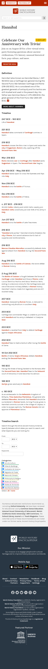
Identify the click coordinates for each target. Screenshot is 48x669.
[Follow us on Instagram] (30, 593)
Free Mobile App (24, 3)
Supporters (25, 583)
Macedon (13, 399)
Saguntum (11, 148)
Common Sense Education (32, 509)
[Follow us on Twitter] (17, 593)
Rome (19, 148)
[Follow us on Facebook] (13, 593)
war (15, 161)
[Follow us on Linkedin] (26, 593)
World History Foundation (12, 600)
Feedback (35, 579)
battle (19, 186)
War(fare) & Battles (12, 488)
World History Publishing (14, 604)
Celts (12, 210)
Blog (44, 579)
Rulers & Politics (11, 482)
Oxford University (18, 506)
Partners (14, 583)
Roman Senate (32, 407)
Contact (13, 579)
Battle (4, 356)
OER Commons (32, 514)
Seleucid (41, 371)
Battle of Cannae (12, 276)
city (3, 148)
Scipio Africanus (15, 333)
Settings (36, 583)
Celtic (10, 207)
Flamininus (15, 409)
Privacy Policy (25, 581)
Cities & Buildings (11, 466)
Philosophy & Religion (13, 479)
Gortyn (4, 384)
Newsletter (24, 579)
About (4, 579)
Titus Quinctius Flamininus (20, 397)
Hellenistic (26, 394)
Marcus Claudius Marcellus (13, 248)
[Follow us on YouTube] (35, 593)
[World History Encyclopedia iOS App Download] (16, 567)
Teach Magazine (31, 516)
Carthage (29, 132)
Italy (7, 176)
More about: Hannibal (13, 106)
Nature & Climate (11, 475)
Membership (11, 3)
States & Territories (12, 485)
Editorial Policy (11, 581)
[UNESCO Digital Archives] (24, 637)
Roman (7, 266)
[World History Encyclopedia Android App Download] (32, 567)
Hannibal (10, 122)
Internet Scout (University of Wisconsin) (19, 511)
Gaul (3, 320)
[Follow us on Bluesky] (22, 593)
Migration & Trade (11, 472)
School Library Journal (11, 516)
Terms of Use (39, 581)
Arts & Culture (10, 463)
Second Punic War (9, 150)
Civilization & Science (12, 469)
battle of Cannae (24, 264)
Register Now (9, 64)
